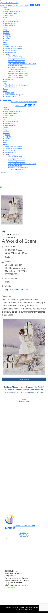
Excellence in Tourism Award (16, 62)
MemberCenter (5, 90)
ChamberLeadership (6, 43)
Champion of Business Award (16, 71)
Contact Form (10, 587)
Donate (7, 38)
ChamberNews (5, 82)
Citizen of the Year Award (15, 56)
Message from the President (14, 46)
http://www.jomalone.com (16, 289)
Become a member (25, 542)
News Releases (27, 387)
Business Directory (11, 387)
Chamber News (25, 561)
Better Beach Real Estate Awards (18, 75)
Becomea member (6, 8)
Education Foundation (25, 555)
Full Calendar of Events (12, 21)
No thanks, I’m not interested (24, 500)
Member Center (25, 564)
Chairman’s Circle (10, 52)
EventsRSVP (5, 18)
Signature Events (10, 25)
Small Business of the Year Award (18, 73)
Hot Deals (38, 387)
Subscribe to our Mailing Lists (14, 11)
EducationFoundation (6, 32)
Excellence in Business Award (17, 69)
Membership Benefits (11, 13)
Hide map (3, 172)
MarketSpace (33, 390)
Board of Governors (11, 50)
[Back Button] (24, 232)
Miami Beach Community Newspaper (16, 85)
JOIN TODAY (3, 6)
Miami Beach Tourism (25, 552)
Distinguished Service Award (16, 58)
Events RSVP (25, 545)
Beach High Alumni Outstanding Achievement (22, 64)
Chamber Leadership (25, 558)
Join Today (14, 102)
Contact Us (33, 102)
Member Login (9, 93)
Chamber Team (9, 79)
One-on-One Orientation (25, 539)
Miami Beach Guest (11, 87)
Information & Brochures (33, 392)
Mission (7, 35)
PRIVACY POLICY (24, 535)
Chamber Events (10, 23)
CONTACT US (16, 6)
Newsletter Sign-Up (24, 102)
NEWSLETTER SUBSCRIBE (24, 525)
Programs (8, 37)
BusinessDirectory (5, 28)
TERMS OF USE (24, 537)
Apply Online (9, 15)
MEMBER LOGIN (24, 533)
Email (9, 468)
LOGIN (10, 6)
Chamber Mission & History (13, 48)
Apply (6, 40)
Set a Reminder (24, 379)
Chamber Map (25, 567)
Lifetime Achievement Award (16, 60)
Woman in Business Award (16, 77)
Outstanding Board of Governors (18, 67)
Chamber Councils (10, 96)
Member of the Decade (15, 66)
